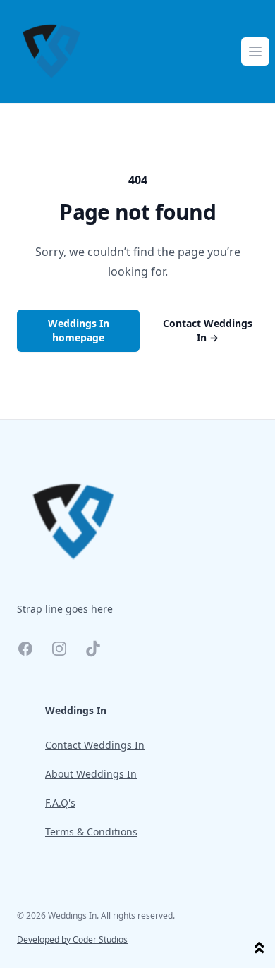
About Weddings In (91, 773)
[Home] (51, 51)
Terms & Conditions (91, 831)
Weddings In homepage (78, 330)
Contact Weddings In (207, 330)
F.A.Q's (60, 802)
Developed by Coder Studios (72, 939)
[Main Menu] (255, 51)
